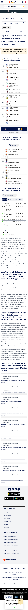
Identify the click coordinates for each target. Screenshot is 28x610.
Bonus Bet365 (7, 521)
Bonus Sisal (6, 527)
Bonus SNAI (6, 512)
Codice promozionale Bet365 (11, 545)
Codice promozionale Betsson (11, 539)
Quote (7, 31)
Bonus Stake (7, 518)
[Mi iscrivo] (23, 2)
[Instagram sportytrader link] (18, 489)
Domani (17, 23)
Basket (17, 18)
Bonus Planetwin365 (9, 530)
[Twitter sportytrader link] (16, 489)
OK (14, 607)
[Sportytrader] (1, 15)
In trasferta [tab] (15, 199)
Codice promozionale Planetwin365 (12, 553)
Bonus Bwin (6, 524)
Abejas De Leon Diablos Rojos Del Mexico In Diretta (12, 414)
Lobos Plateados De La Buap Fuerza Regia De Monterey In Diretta (12, 437)
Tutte (3, 18)
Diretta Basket (12, 15)
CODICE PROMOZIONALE (11, 532)
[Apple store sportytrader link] (9, 498)
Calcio (7, 18)
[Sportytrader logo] (14, 559)
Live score (6, 15)
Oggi (10, 23)
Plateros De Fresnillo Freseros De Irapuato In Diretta (12, 402)
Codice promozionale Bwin (10, 548)
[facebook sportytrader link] (13, 489)
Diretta (20, 31)
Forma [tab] (20, 199)
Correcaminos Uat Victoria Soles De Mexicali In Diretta (13, 381)
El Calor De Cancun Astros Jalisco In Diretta (14, 392)
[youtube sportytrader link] (9, 489)
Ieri (5, 23)
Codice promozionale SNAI (10, 536)
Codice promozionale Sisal (10, 550)
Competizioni (6, 27)
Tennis (12, 18)
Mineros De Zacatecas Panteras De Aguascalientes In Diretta (13, 448)
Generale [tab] (4, 199)
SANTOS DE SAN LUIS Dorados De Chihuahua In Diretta (13, 425)
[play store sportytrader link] (19, 498)
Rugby (22, 18)
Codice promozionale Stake (10, 542)
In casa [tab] (9, 199)
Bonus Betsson (7, 515)
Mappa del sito (17, 579)
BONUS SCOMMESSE (9, 508)
